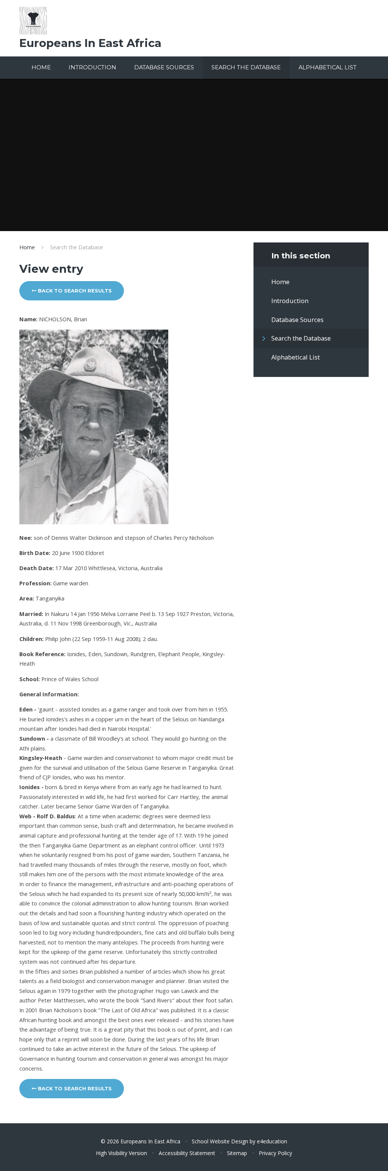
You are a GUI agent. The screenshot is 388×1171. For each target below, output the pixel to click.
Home (27, 247)
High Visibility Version (121, 1153)
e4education (272, 1141)
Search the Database (76, 247)
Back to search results (74, 291)
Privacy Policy (275, 1153)
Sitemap (237, 1153)
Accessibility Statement (187, 1153)
